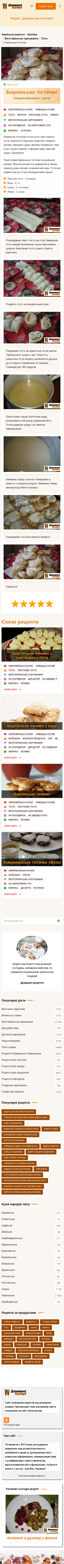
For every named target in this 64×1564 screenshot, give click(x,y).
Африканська (9, 1244)
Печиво (25, 683)
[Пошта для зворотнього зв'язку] (6, 1420)
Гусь (6, 1327)
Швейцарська (10, 1302)
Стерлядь (9, 1356)
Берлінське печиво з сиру (32, 726)
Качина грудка (33, 1333)
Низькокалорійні (11, 1041)
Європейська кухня (20, 109)
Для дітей (34, 679)
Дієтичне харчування (13, 1034)
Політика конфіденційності (32, 1476)
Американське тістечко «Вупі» (32, 862)
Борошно (14, 738)
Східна (5, 1289)
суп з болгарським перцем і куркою (22, 1175)
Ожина (7, 1345)
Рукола (48, 1350)
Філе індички (40, 1356)
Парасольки (52, 1345)
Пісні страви (9, 1047)
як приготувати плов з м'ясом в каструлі (25, 1181)
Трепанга (24, 1356)
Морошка (8, 1339)
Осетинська (8, 1282)
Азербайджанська (12, 1238)
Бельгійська (8, 1251)
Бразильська (9, 1257)
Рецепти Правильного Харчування (21, 1053)
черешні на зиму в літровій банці (20, 1146)
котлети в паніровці (14, 1140)
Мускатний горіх (27, 1339)
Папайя (37, 1345)
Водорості (31, 1322)
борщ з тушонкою (13, 1152)
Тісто (11, 114)
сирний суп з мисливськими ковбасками (25, 1117)
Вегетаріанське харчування (25, 120)
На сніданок (49, 747)
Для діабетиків (10, 1028)
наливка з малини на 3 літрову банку (23, 1186)
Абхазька (7, 1232)
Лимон (54, 114)
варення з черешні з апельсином (21, 1129)
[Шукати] (58, 921)
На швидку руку (51, 679)
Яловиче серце (32, 1362)
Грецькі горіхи (49, 1322)
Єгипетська (8, 1219)
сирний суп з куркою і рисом (19, 1163)
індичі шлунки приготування (19, 1112)
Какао (26, 875)
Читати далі (10, 689)
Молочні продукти (34, 738)
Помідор (8, 1350)
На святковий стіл (39, 125)
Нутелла (46, 1339)
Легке (49, 1333)
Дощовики (19, 1327)
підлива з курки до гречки (17, 1169)
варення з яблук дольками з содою (22, 1192)
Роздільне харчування (14, 1085)
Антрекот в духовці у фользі (32, 1538)
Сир (50, 738)
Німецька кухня (45, 109)
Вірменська (8, 1270)
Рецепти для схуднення (15, 1072)
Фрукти (21, 114)
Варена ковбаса (12, 1322)
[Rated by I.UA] (12, 1424)
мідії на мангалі (50, 1146)
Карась (46, 1327)
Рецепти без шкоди (13, 1066)
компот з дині (51, 1129)
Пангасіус (22, 1345)
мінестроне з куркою (15, 1158)
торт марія (41, 1169)
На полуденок (16, 125)
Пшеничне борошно (28, 1350)
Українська (8, 1295)
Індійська (7, 1225)
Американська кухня (21, 870)
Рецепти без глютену (14, 1060)
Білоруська (8, 1263)
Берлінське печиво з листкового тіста (32, 655)
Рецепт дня (46, 6)
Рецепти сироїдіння (13, 1079)
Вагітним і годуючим (13, 1009)
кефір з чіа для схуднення (41, 1152)
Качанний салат (12, 1333)
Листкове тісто (38, 114)
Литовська (8, 1276)
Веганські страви (11, 1015)
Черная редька (11, 1362)
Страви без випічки (13, 1091)
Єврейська (8, 1213)
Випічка (13, 130)
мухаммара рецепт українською (20, 1135)
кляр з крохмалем (13, 1123)
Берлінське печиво (32, 794)
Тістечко (25, 130)
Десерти (26, 888)
